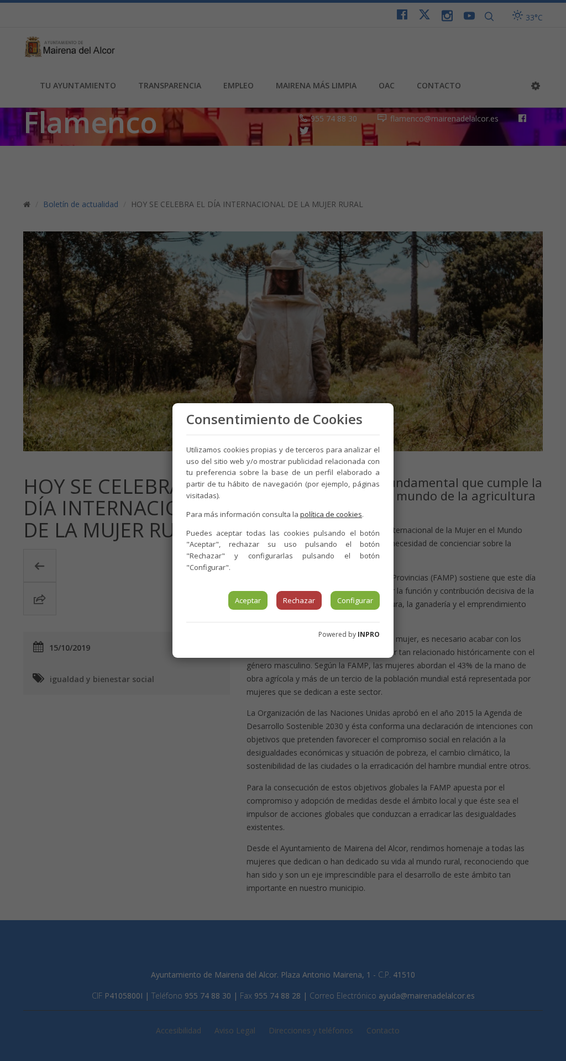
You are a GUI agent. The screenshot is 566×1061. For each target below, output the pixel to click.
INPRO (369, 634)
